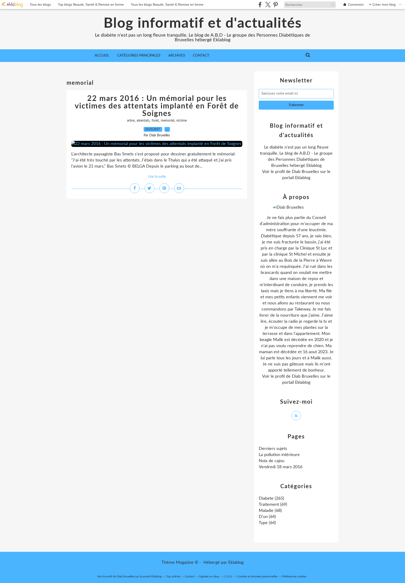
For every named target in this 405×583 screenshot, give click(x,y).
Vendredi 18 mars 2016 (280, 467)
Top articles (173, 576)
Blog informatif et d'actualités (203, 23)
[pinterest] (275, 4)
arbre (131, 120)
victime (181, 120)
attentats (143, 120)
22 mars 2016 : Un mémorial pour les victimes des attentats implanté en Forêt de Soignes (157, 106)
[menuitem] (102, 55)
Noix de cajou (271, 461)
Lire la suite (157, 176)
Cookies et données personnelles (257, 576)
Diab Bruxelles (305, 172)
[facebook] (260, 4)
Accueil (102, 55)
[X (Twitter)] (268, 4)
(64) (267, 517)
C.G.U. (229, 576)
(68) (270, 511)
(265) (271, 498)
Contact (201, 55)
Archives (176, 55)
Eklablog (236, 562)
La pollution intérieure (279, 455)
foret (155, 120)
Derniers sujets (273, 449)
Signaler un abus (209, 576)
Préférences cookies (294, 576)
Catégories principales (138, 55)
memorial (167, 120)
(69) (273, 504)
